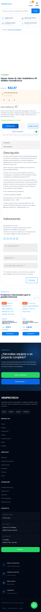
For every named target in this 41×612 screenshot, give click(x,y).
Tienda (3, 424)
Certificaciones (5, 491)
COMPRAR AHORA (10, 126)
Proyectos (3, 457)
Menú (37, 4)
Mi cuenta (3, 472)
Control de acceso (6, 438)
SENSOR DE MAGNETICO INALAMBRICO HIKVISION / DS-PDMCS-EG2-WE (9, 322)
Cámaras (3, 427)
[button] (34, 605)
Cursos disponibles (6, 498)
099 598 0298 (6, 518)
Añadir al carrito (33, 126)
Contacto (20, 608)
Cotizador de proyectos (7, 461)
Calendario (4, 494)
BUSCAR (35, 10)
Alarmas (3, 435)
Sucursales (4, 468)
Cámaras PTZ (4, 431)
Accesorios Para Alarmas (14, 29)
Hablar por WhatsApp (20, 375)
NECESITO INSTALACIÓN (17, 131)
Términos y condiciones (12, 608)
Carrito (31, 3)
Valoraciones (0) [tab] (8, 146)
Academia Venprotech (7, 487)
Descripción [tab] (7, 142)
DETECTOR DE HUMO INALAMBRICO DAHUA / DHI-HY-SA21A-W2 (30, 322)
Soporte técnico (5, 464)
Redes (3, 442)
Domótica (3, 445)
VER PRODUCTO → (10, 333)
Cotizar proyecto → (20, 381)
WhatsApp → (20, 549)
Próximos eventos (6, 502)
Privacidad (4, 608)
